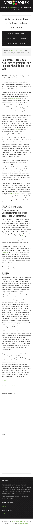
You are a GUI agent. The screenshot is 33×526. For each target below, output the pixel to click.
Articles (4, 513)
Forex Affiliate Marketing (18, 521)
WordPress (21, 523)
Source (4, 380)
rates (17, 129)
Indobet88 (10, 7)
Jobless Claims (14, 193)
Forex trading (12, 385)
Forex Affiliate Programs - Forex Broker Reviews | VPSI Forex (16, 2)
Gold (23, 236)
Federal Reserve (15, 98)
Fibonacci (5, 252)
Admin (26, 523)
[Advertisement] (16, 412)
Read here (4, 506)
